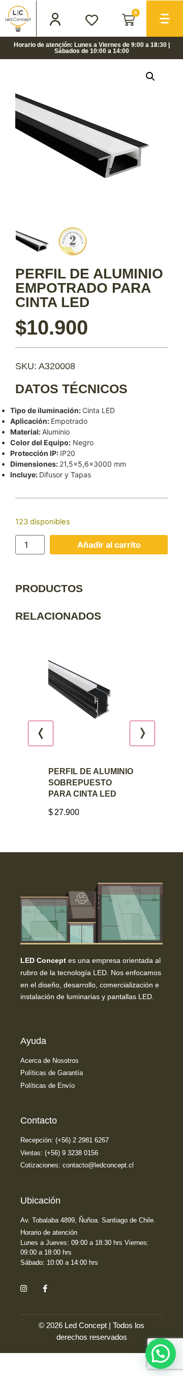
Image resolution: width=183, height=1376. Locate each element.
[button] (150, 76)
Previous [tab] (40, 733)
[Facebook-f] (44, 1288)
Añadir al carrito (109, 545)
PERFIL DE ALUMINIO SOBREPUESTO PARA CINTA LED (73, 782)
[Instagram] (23, 1288)
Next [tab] (142, 733)
